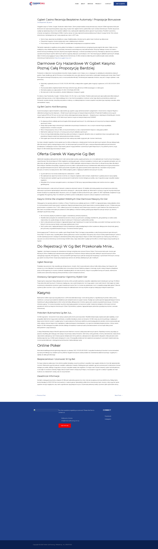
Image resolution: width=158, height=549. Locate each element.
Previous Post (40, 395)
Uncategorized (41, 22)
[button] (65, 425)
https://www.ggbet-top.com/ (63, 58)
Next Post (119, 395)
